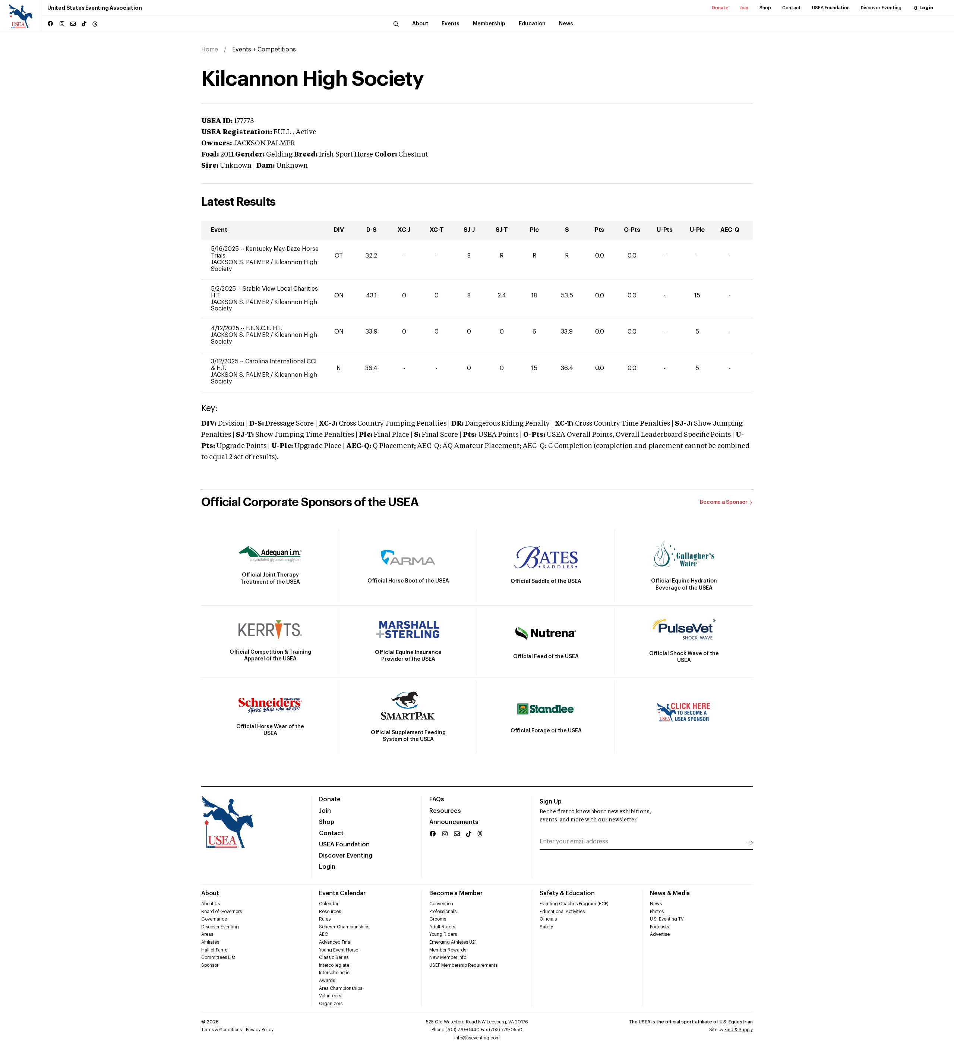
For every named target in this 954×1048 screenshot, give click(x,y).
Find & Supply (738, 1030)
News (656, 904)
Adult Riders (442, 927)
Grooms (437, 919)
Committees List (218, 957)
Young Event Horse (338, 950)
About (210, 893)
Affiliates (210, 942)
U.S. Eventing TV (667, 919)
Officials (548, 919)
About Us (210, 904)
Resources (445, 811)
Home (209, 50)
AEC (323, 934)
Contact (791, 8)
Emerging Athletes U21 (453, 942)
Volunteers (330, 996)
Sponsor (209, 965)
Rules (325, 919)
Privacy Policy (260, 1030)
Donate (720, 8)
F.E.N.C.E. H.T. (264, 328)
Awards (327, 980)
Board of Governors (221, 911)
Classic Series (333, 957)
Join (744, 8)
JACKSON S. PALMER (241, 262)
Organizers (330, 1003)
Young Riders (443, 934)
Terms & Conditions (221, 1030)
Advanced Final (335, 942)
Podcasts (659, 927)
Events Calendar (342, 893)
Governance (214, 919)
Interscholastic (334, 972)
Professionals (443, 911)
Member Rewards (447, 950)
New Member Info (447, 957)
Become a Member (455, 893)
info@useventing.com (477, 1038)
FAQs (436, 799)
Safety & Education (567, 893)
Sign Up (551, 802)
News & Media (670, 893)
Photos (657, 911)
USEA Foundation (831, 8)
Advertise (660, 934)
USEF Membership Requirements (463, 965)
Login (926, 8)
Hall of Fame (214, 950)
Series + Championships (344, 927)
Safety (546, 927)
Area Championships (340, 988)
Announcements (453, 822)
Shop (765, 8)
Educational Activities (562, 911)
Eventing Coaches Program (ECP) (574, 904)
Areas (207, 934)
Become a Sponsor (724, 502)
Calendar (328, 904)
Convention (441, 904)
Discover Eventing (881, 8)
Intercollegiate (334, 965)
